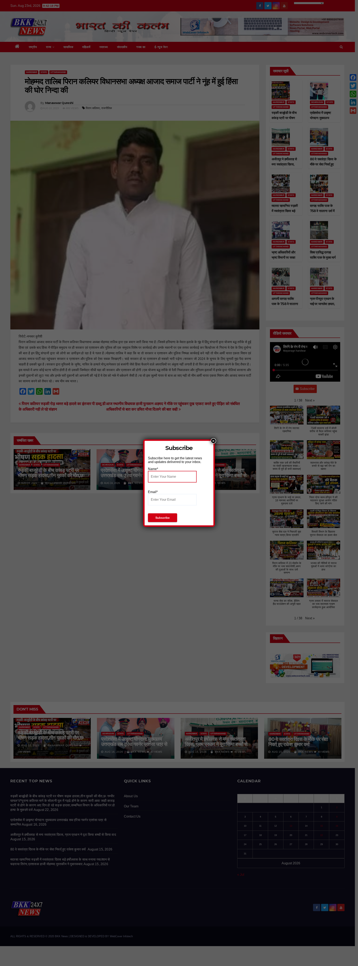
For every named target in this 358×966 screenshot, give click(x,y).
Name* (153, 469)
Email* (153, 492)
